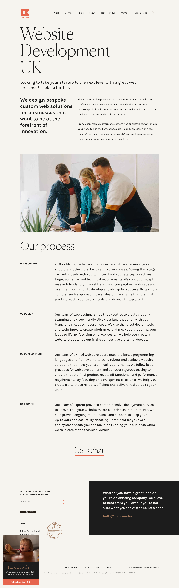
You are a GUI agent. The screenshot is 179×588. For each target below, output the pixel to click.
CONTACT (111, 567)
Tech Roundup (108, 12)
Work (56, 12)
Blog (81, 12)
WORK (98, 567)
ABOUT (86, 567)
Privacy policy (27, 574)
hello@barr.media (117, 516)
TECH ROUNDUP (70, 567)
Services (69, 12)
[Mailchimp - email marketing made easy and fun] (30, 512)
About (92, 12)
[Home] (31, 13)
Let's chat (89, 451)
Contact (125, 12)
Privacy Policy (153, 567)
